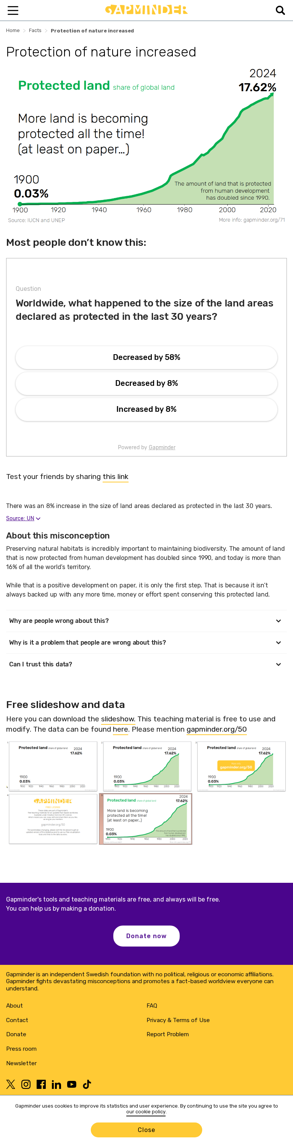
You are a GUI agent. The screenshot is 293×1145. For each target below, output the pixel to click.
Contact (17, 1020)
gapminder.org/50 (217, 729)
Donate (16, 1034)
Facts (35, 30)
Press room (21, 1048)
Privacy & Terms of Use (178, 1020)
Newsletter (21, 1063)
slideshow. (118, 718)
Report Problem (167, 1034)
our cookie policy (146, 1111)
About (14, 1005)
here (120, 729)
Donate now (146, 936)
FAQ (151, 1005)
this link (116, 476)
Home (13, 30)
